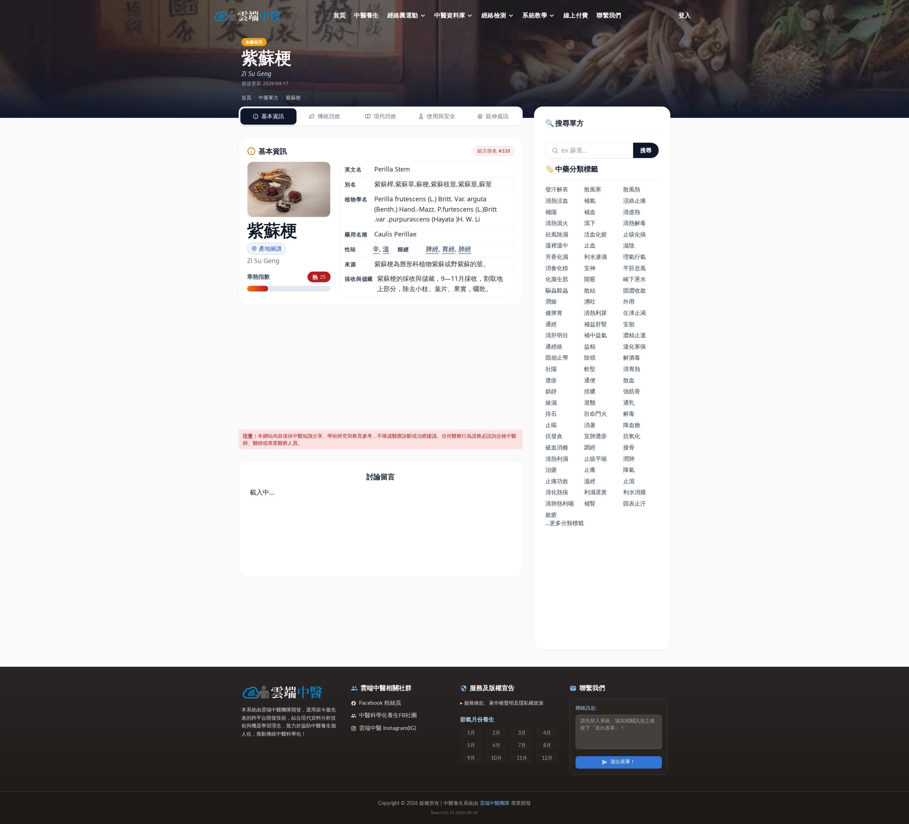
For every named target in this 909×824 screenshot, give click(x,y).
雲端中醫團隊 (495, 803)
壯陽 (551, 369)
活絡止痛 (634, 200)
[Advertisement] (381, 366)
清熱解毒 (634, 223)
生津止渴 (634, 313)
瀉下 (589, 223)
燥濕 (551, 402)
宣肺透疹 (595, 436)
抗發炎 (553, 436)
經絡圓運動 (402, 15)
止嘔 (551, 425)
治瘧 (551, 470)
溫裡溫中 (556, 245)
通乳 (629, 402)
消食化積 (556, 268)
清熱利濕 (556, 459)
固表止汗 (634, 503)
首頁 (339, 15)
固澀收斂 (634, 290)
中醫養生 (366, 15)
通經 (551, 324)
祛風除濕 (556, 234)
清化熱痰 (556, 492)
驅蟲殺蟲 (556, 290)
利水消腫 (634, 492)
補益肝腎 (595, 324)
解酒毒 (631, 357)
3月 (522, 733)
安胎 (629, 324)
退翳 (589, 402)
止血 (589, 245)
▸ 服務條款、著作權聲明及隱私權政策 (502, 703)
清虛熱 (631, 212)
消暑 (589, 425)
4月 (547, 733)
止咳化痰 (634, 234)
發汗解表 (556, 189)
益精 (589, 346)
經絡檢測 (493, 15)
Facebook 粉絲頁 (380, 703)
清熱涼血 (556, 200)
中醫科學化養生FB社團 (388, 715)
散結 (589, 290)
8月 (547, 745)
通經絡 (553, 346)
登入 (685, 15)
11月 (522, 758)
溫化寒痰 (634, 346)
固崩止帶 (556, 357)
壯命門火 (595, 414)
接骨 (629, 447)
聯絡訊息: (586, 708)
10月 (496, 758)
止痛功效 (556, 481)
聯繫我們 (609, 15)
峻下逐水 (634, 279)
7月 (522, 745)
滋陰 (629, 245)
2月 (496, 733)
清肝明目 (556, 335)
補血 (589, 212)
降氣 (629, 470)
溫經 (589, 481)
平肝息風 (634, 268)
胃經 (448, 249)
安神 (589, 268)
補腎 (589, 503)
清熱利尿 (595, 313)
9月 (471, 758)
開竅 (589, 279)
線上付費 (576, 15)
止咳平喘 (595, 459)
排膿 (589, 391)
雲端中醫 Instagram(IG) (387, 728)
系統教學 (534, 15)
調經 (589, 447)
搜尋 (646, 150)
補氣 (589, 200)
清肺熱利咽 (559, 503)
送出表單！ (622, 761)
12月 (547, 758)
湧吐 (589, 301)
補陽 (551, 212)
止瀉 (629, 481)
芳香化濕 (556, 257)
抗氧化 (631, 436)
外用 (629, 301)
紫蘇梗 (293, 97)
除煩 (589, 357)
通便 (589, 380)
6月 (496, 745)
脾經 (432, 249)
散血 (629, 380)
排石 (551, 414)
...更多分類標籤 (564, 523)
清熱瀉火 (556, 223)
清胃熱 (631, 369)
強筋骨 (631, 391)
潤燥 (551, 301)
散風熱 (631, 189)
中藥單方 (268, 97)
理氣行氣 (634, 257)
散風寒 (592, 189)
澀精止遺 (634, 335)
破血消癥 (556, 447)
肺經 (464, 249)
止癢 (589, 470)
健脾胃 (553, 313)
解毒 (629, 414)
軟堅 (589, 369)
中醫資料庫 (449, 15)
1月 (471, 733)
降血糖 (631, 425)
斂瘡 (551, 515)
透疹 (551, 380)
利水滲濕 (595, 257)
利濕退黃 (595, 492)
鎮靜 (551, 391)
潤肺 (629, 459)
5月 (471, 745)
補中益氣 (595, 335)
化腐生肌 (556, 279)
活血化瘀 (595, 234)
